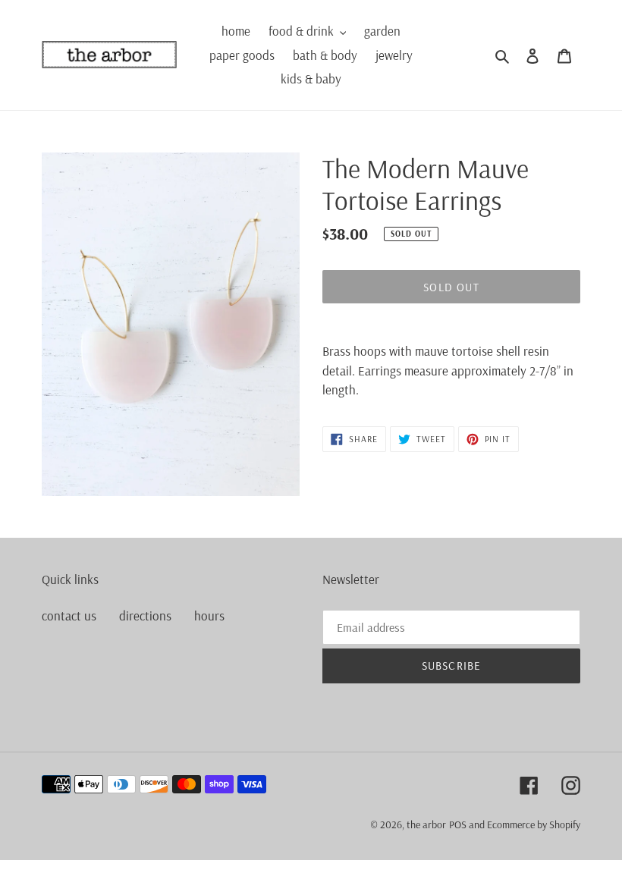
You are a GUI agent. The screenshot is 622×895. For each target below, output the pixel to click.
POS (457, 824)
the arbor (426, 824)
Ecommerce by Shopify (533, 824)
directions (145, 615)
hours (209, 615)
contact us (69, 615)
